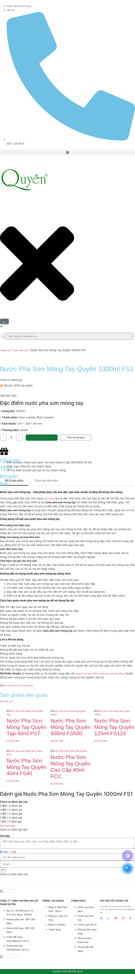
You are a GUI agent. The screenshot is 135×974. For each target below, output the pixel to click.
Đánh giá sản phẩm (46, 480)
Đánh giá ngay (7, 825)
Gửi (3, 870)
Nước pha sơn (20, 350)
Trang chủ (5, 350)
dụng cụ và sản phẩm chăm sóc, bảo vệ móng (100, 673)
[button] (67, 152)
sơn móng (49, 498)
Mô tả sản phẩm (14, 480)
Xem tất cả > (6, 701)
